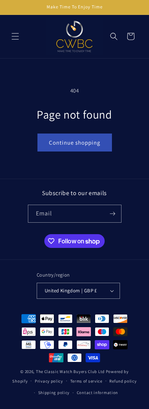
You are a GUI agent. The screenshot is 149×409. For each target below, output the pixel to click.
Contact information (97, 392)
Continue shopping (74, 142)
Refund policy (122, 381)
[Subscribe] (112, 214)
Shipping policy (54, 392)
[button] (15, 36)
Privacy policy (49, 381)
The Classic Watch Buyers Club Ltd (70, 371)
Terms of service (86, 381)
